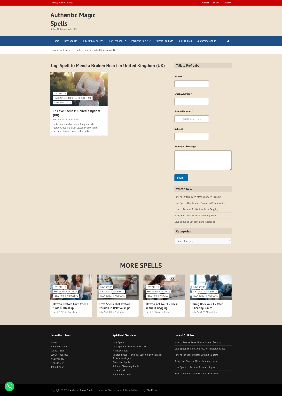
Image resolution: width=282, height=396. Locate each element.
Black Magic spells (92, 40)
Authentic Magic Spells (81, 390)
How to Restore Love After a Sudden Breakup (197, 196)
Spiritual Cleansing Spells (125, 366)
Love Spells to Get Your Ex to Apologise (194, 221)
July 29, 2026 (59, 312)
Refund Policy (57, 366)
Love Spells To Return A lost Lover (129, 346)
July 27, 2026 (152, 312)
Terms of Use (57, 362)
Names (179, 76)
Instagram (227, 2)
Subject (178, 128)
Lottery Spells (116, 40)
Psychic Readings (164, 40)
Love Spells (70, 40)
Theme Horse (115, 390)
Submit (181, 177)
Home (56, 40)
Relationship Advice (157, 296)
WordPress (152, 390)
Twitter (216, 2)
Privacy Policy (57, 358)
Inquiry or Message (185, 146)
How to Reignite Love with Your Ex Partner (196, 373)
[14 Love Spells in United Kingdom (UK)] (79, 89)
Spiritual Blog (185, 40)
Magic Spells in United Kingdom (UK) (73, 98)
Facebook (205, 2)
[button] (9, 386)
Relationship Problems (66, 296)
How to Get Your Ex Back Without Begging (196, 209)
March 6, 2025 (60, 119)
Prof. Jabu (74, 119)
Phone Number (183, 111)
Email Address (183, 93)
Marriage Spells (62, 102)
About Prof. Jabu (58, 346)
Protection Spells (121, 362)
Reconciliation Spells (65, 291)
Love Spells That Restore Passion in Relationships (199, 203)
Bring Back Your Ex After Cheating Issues (195, 215)
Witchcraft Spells (139, 40)
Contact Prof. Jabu (206, 40)
